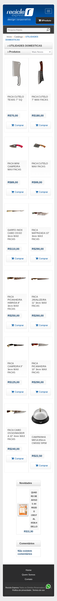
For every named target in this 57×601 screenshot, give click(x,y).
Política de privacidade (21, 590)
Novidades (25, 483)
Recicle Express (12, 588)
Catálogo (18, 36)
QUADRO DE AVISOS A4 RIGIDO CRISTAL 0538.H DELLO (34, 509)
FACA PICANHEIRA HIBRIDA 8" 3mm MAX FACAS (15, 302)
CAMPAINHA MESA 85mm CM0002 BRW (39, 440)
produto (46, 20)
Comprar (19, 125)
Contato (28, 579)
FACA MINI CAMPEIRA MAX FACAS (14, 166)
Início (9, 36)
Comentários (26, 543)
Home (28, 570)
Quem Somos (28, 574)
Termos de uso (39, 590)
